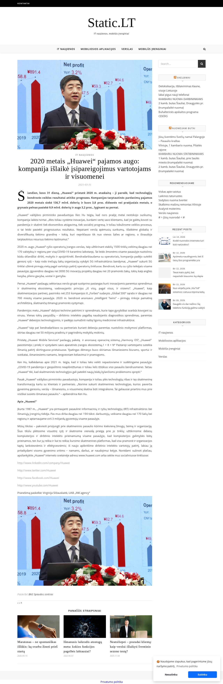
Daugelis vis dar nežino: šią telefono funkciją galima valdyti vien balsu (189, 306)
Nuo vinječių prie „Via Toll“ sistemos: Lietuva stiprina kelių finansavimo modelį (189, 290)
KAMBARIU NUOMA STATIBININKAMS (181, 154)
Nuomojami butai (183, 128)
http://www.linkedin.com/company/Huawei (43, 463)
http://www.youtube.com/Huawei (37, 485)
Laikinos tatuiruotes (170, 196)
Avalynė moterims (169, 208)
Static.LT (112, 22)
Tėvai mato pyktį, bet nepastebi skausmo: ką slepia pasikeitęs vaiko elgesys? (188, 274)
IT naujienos (66, 49)
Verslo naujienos (168, 213)
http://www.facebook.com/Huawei (38, 478)
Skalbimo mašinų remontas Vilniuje (180, 204)
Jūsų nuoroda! (171, 217)
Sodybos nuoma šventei (173, 200)
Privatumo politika (112, 681)
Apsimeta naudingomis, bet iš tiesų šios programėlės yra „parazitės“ (188, 259)
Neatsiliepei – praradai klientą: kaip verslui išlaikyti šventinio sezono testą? (131, 646)
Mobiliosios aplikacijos (98, 49)
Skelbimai (183, 78)
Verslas (127, 49)
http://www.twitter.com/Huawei (36, 470)
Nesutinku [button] (171, 674)
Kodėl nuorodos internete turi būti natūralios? (188, 242)
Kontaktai (23, 3)
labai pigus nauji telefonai (174, 94)
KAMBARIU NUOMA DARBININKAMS (181, 99)
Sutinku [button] (202, 674)
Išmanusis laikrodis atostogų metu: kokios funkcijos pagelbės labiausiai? (83, 646)
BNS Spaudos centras (41, 594)
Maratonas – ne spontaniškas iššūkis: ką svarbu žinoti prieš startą (37, 646)
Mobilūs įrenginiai (152, 49)
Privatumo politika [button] (187, 666)
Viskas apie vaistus (170, 191)
